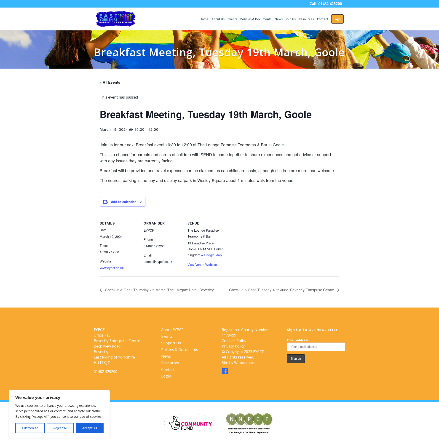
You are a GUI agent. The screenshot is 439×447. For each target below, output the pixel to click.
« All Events (110, 82)
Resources (170, 362)
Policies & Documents (179, 349)
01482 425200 (330, 3)
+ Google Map (211, 255)
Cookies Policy (234, 340)
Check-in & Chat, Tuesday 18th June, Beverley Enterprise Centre (282, 289)
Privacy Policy (233, 346)
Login (166, 376)
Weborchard (244, 362)
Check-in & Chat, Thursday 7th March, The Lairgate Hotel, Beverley (159, 289)
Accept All (89, 428)
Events (167, 336)
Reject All (60, 428)
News (166, 356)
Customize (30, 428)
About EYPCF (172, 329)
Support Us (171, 342)
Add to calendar (123, 201)
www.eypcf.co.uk (112, 267)
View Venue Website (202, 264)
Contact (167, 369)
